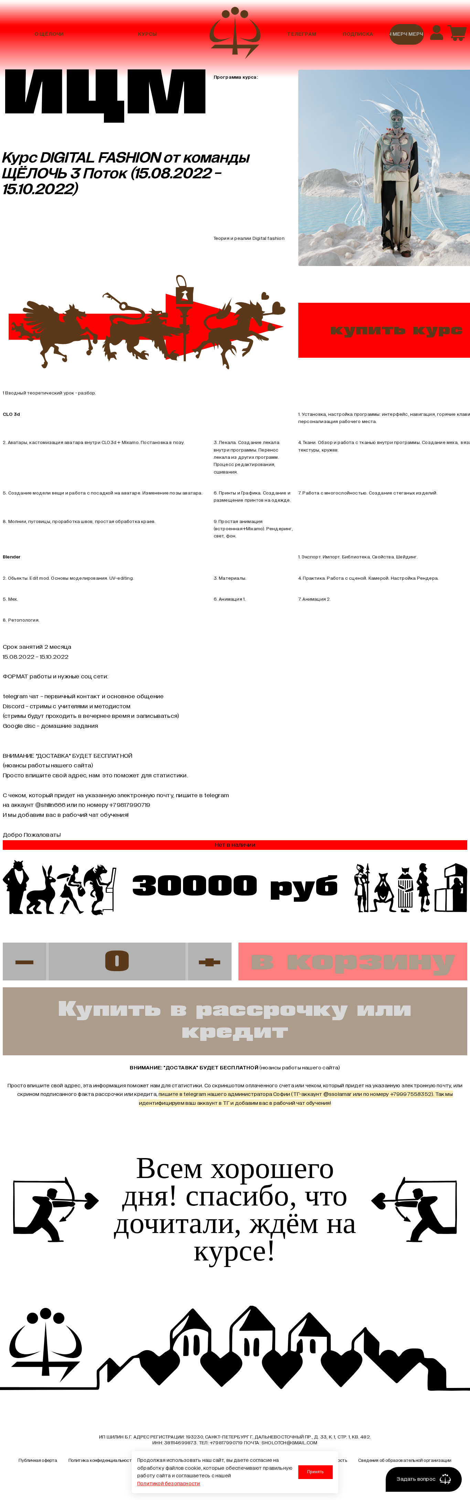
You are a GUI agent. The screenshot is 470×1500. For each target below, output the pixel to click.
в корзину (353, 961)
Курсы (147, 34)
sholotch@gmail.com (289, 1443)
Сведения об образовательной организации (404, 1460)
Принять (315, 1471)
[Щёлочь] (235, 34)
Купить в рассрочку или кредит (235, 1021)
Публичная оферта (38, 1460)
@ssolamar (337, 1094)
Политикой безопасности (168, 1483)
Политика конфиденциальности (101, 1460)
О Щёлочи (49, 34)
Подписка (358, 34)
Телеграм (301, 34)
